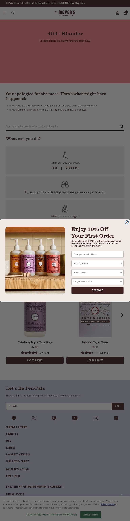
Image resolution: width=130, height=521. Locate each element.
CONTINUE (97, 290)
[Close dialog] (127, 222)
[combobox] (97, 263)
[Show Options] (121, 263)
